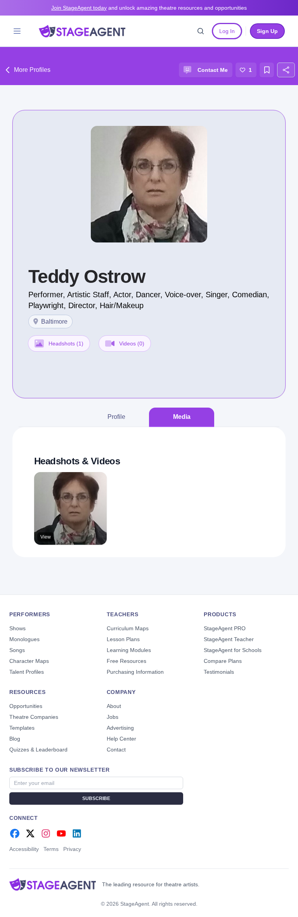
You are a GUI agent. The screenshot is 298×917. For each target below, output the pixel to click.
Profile (116, 416)
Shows (17, 628)
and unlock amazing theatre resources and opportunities (149, 8)
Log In (227, 31)
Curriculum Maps (128, 628)
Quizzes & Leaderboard (38, 749)
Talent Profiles (26, 672)
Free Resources (126, 661)
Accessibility (24, 849)
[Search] (200, 31)
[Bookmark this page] (267, 70)
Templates (22, 728)
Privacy (72, 849)
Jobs (112, 717)
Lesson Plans (123, 639)
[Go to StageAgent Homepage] (52, 884)
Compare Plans (223, 661)
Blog (14, 739)
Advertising (120, 728)
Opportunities (25, 706)
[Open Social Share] (286, 70)
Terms (51, 849)
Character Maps (29, 661)
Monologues (24, 639)
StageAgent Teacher (229, 639)
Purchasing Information (135, 672)
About (114, 706)
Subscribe (96, 798)
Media (182, 416)
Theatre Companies (33, 717)
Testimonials (219, 672)
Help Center (121, 739)
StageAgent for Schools (233, 650)
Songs (17, 650)
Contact (116, 749)
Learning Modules (129, 650)
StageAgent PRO (225, 628)
